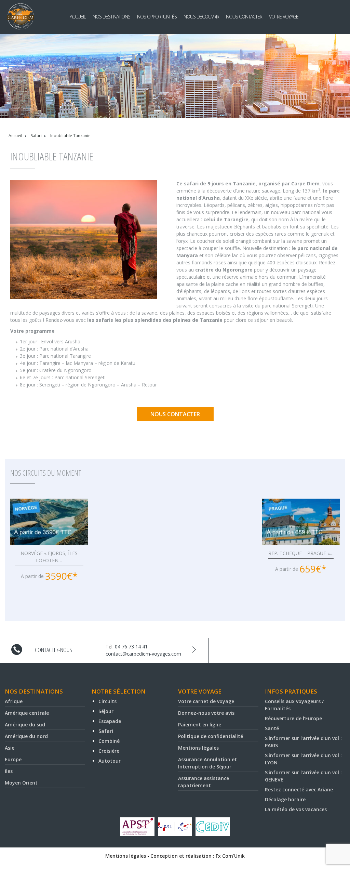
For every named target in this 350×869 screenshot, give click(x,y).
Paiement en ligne (199, 724)
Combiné (109, 741)
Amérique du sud (25, 724)
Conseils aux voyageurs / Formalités (294, 705)
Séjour (105, 711)
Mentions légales (198, 748)
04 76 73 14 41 (131, 646)
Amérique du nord (26, 736)
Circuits (107, 701)
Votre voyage (283, 16)
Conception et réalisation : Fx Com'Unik (197, 856)
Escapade (109, 721)
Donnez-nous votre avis (206, 713)
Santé (272, 728)
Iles (9, 771)
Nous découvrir (201, 16)
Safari (36, 136)
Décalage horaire (285, 799)
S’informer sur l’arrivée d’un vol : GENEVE (303, 776)
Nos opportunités (157, 16)
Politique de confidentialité (210, 736)
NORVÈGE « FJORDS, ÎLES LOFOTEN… (49, 557)
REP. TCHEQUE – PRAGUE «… (301, 553)
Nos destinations (111, 16)
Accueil (78, 16)
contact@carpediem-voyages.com (143, 653)
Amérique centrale (27, 713)
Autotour (109, 761)
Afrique (14, 701)
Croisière (108, 751)
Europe (13, 759)
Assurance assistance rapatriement (203, 782)
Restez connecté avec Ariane (299, 789)
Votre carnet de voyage (206, 701)
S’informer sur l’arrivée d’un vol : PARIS (303, 742)
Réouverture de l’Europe (293, 718)
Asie (9, 748)
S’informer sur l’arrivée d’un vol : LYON (303, 759)
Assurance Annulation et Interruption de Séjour (207, 763)
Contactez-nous (53, 650)
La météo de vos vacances (296, 809)
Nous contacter (244, 16)
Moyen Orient (21, 782)
